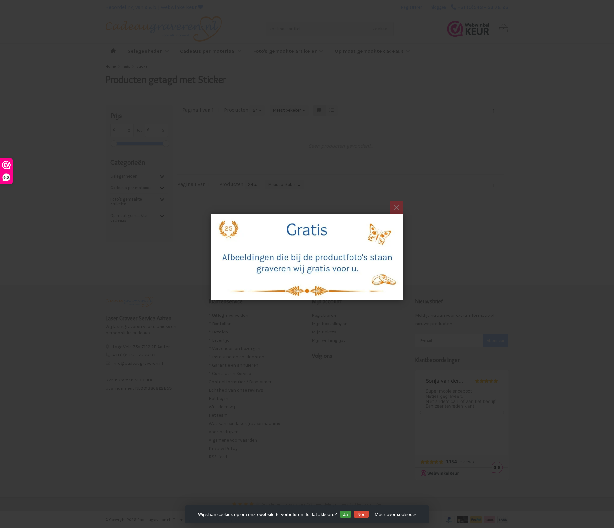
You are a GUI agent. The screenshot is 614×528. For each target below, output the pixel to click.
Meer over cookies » (395, 514)
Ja (345, 514)
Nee (361, 514)
